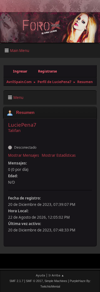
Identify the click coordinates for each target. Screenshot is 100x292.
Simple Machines (55, 281)
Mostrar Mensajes (23, 155)
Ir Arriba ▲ (56, 275)
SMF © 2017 (34, 281)
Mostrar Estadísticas (59, 155)
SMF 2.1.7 (16, 281)
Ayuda (40, 275)
